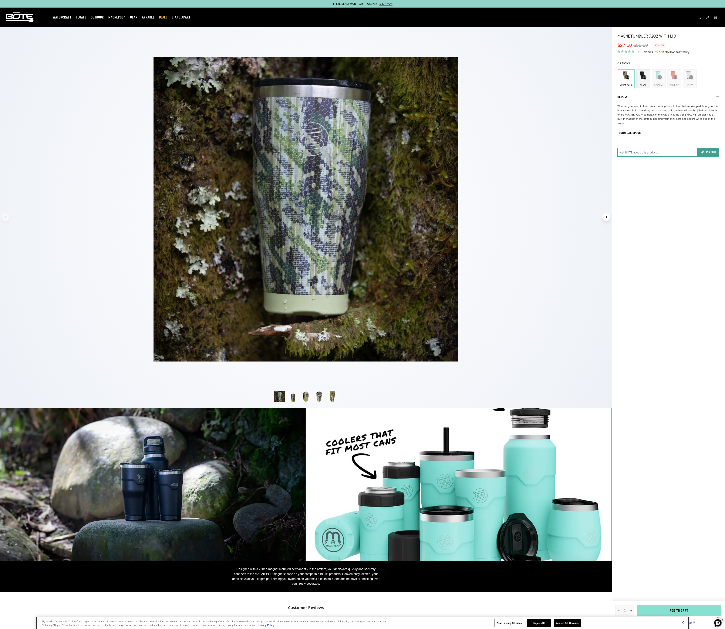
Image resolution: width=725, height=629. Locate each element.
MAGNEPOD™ (117, 17)
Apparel (148, 17)
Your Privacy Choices (509, 623)
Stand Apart (181, 17)
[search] (699, 17)
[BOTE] (20, 17)
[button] (708, 17)
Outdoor (97, 17)
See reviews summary (674, 52)
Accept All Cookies (567, 623)
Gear (133, 17)
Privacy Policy (266, 625)
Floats (81, 17)
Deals (163, 17)
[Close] (683, 622)
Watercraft (62, 17)
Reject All (539, 623)
